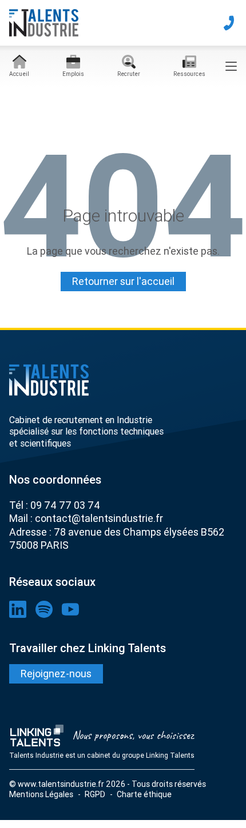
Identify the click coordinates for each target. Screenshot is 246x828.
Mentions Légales (41, 794)
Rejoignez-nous (56, 673)
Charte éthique (144, 794)
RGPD (95, 794)
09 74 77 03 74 (65, 505)
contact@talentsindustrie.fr (99, 518)
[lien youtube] (70, 609)
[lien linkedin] (17, 609)
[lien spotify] (44, 609)
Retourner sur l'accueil (123, 281)
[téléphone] (229, 23)
